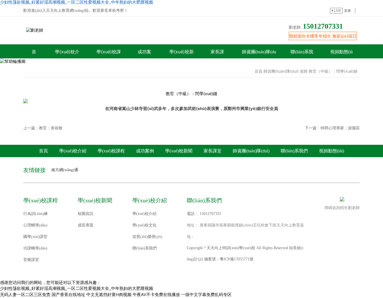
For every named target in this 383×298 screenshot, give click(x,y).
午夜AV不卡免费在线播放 (156, 294)
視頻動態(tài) (331, 150)
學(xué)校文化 (144, 225)
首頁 (258, 71)
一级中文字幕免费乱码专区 (206, 294)
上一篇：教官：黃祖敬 (43, 127)
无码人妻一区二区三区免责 (25, 294)
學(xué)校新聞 (178, 150)
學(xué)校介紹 (72, 150)
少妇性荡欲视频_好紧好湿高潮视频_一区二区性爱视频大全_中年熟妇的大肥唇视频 (76, 288)
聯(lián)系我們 (294, 150)
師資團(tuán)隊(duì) (281, 71)
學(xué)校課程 (111, 150)
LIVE (337, 10)
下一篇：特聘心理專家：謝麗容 (332, 127)
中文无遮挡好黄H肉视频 (108, 294)
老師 (304, 71)
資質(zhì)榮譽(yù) (147, 237)
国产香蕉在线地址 (68, 294)
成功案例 (145, 150)
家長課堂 (213, 150)
